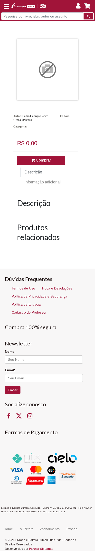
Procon (71, 529)
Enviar (13, 390)
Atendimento (50, 529)
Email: (10, 370)
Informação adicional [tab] (43, 182)
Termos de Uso (23, 288)
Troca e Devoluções (56, 288)
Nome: (10, 351)
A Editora (27, 529)
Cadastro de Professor (29, 312)
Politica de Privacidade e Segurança (39, 296)
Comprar (43, 160)
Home (8, 529)
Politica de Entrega (26, 304)
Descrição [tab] (33, 172)
